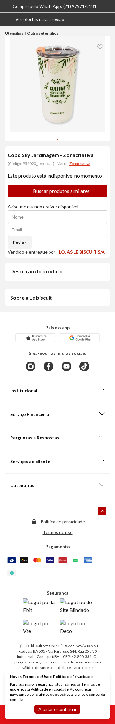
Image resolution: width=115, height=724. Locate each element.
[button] (34, 19)
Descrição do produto (36, 271)
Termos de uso (58, 532)
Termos (88, 684)
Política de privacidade (63, 521)
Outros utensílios (42, 33)
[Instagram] (30, 366)
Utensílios (14, 33)
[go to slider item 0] (57, 139)
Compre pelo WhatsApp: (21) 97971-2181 (54, 6)
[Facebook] (48, 366)
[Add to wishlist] (100, 46)
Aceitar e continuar (57, 709)
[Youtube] (66, 366)
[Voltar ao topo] (102, 511)
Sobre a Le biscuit (31, 298)
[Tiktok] (84, 366)
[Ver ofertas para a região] (107, 19)
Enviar (19, 242)
